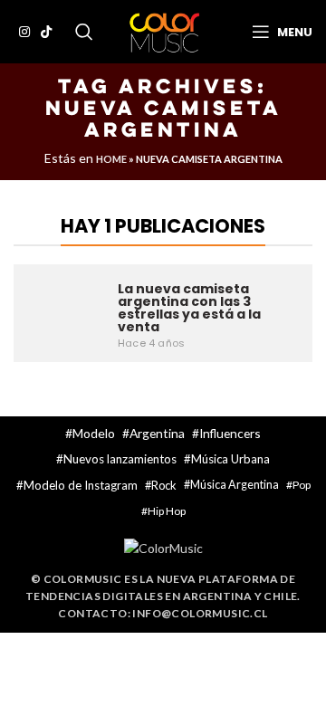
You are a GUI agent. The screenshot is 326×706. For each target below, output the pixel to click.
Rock (164, 485)
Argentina (157, 433)
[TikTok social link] (46, 31)
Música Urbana (230, 459)
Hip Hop (167, 511)
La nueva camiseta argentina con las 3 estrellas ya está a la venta (189, 308)
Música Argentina (234, 484)
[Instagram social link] (24, 31)
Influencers (230, 433)
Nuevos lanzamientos (120, 459)
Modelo (93, 433)
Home (111, 159)
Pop (301, 484)
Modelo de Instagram (81, 485)
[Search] (84, 32)
